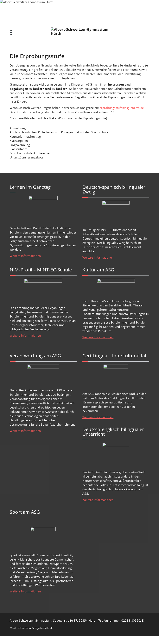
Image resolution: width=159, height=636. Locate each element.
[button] (79, 128)
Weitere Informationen (25, 256)
